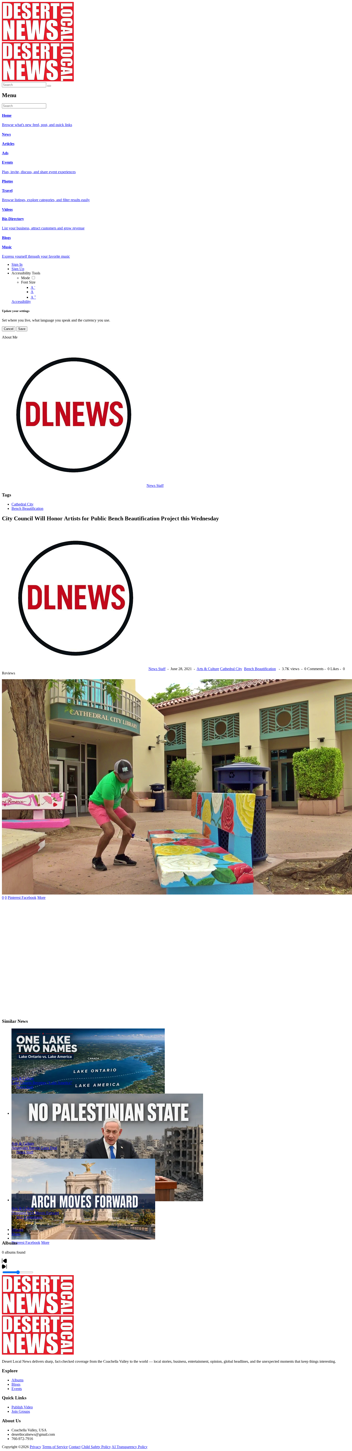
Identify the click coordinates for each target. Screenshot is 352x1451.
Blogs (15, 1384)
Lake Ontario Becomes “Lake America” (41, 1083)
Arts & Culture (208, 669)
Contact (74, 1447)
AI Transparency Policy (130, 1447)
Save (21, 329)
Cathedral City (22, 504)
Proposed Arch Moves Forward (35, 1213)
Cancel (8, 329)
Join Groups (20, 1411)
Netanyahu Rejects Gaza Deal (34, 1148)
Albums (17, 1230)
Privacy (35, 1447)
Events (16, 1389)
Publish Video (22, 1407)
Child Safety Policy (96, 1447)
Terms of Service (55, 1447)
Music (16, 1234)
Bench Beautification (27, 508)
